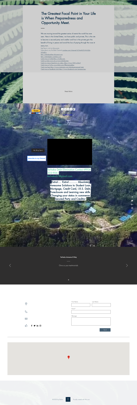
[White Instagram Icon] (132, 208)
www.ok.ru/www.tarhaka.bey (59, 61)
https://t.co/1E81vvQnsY (72, 63)
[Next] (127, 265)
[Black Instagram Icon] (74, 211)
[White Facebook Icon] (132, 197)
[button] (36, 111)
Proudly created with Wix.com (81, 399)
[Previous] (10, 265)
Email (73, 308)
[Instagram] (40, 326)
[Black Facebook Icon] (62, 211)
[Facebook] (32, 326)
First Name (75, 301)
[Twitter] (34, 326)
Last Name (95, 301)
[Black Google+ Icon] (70, 211)
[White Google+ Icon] (132, 204)
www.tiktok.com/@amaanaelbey (64, 65)
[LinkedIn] (37, 326)
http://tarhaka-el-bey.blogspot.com (52, 54)
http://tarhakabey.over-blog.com (51, 57)
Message (74, 316)
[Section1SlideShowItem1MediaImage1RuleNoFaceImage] (68, 279)
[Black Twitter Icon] (66, 211)
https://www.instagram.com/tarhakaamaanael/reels (67, 67)
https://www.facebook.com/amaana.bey (72, 69)
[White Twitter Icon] (132, 201)
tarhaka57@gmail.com (59, 176)
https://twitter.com (59, 59)
